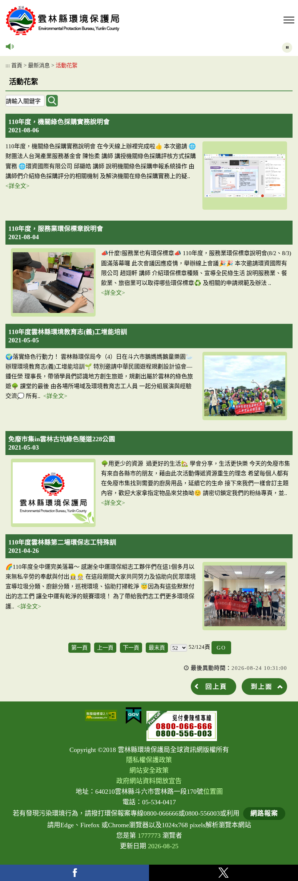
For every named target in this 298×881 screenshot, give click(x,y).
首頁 (16, 65)
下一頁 (131, 647)
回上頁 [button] (216, 686)
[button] (288, 20)
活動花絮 (66, 65)
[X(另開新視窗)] (223, 873)
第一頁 (79, 647)
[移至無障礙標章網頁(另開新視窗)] (101, 715)
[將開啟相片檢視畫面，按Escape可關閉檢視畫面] (244, 175)
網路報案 (264, 813)
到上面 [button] (262, 686)
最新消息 (39, 65)
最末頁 (157, 647)
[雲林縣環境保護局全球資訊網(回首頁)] (63, 20)
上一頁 (105, 647)
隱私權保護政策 (149, 760)
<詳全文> (17, 186)
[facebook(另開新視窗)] (74, 873)
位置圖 (213, 791)
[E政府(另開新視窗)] (133, 715)
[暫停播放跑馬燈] (287, 48)
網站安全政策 (149, 770)
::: (7, 65)
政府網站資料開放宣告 (149, 781)
